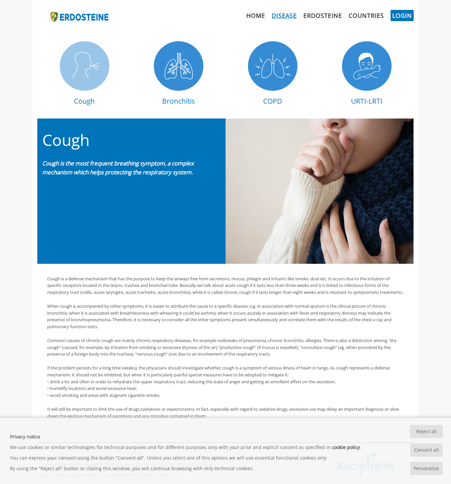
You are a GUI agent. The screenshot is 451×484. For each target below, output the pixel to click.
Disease (284, 15)
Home (255, 15)
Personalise (426, 468)
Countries (366, 15)
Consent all (426, 450)
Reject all (426, 431)
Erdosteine (322, 15)
